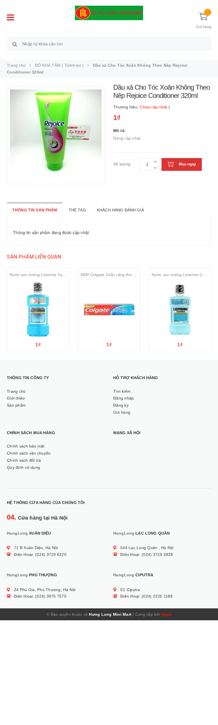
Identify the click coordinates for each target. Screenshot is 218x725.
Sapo (166, 614)
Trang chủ (16, 391)
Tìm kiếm (122, 391)
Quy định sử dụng (23, 467)
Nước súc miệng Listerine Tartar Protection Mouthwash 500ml (66, 274)
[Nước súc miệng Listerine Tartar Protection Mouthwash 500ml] (38, 309)
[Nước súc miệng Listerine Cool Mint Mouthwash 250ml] (180, 309)
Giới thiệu (16, 398)
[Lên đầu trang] (208, 708)
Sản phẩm (16, 405)
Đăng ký (121, 405)
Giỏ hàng (121, 412)
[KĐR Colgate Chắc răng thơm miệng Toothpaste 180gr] (109, 309)
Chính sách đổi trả (24, 460)
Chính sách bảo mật (26, 446)
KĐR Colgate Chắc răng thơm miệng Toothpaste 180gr (131, 274)
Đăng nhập (123, 398)
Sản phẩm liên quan (34, 256)
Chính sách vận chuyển (29, 453)
